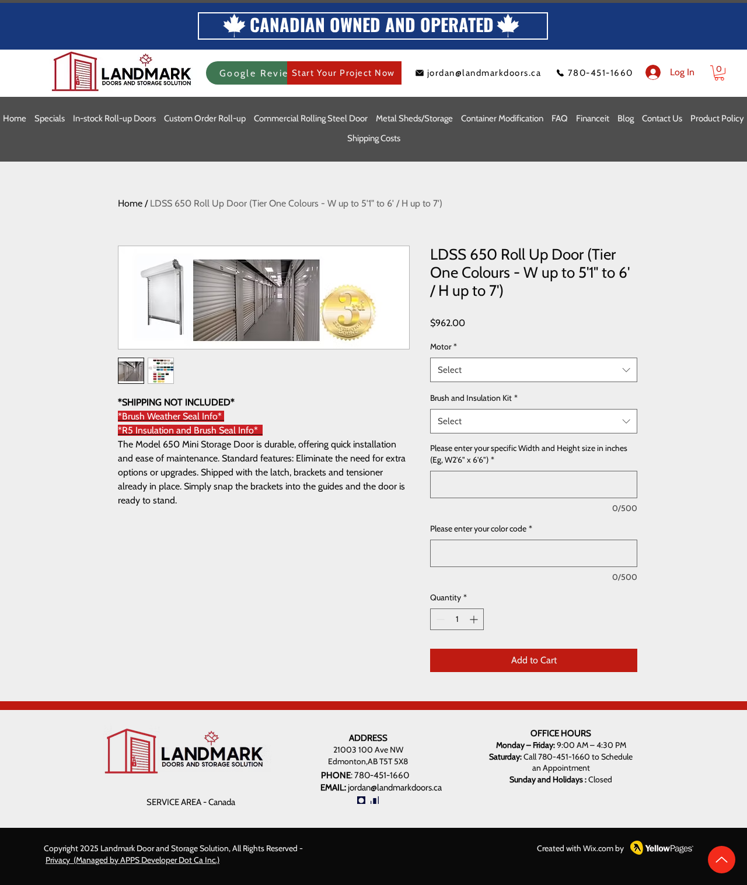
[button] (719, 73)
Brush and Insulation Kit (474, 398)
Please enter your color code (481, 528)
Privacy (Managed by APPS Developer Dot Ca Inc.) (132, 860)
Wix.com (598, 848)
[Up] (721, 859)
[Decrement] (439, 619)
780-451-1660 (381, 775)
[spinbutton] (456, 619)
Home (130, 203)
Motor (443, 346)
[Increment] (474, 619)
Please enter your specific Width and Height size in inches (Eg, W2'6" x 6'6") (528, 454)
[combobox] (533, 370)
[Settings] (361, 800)
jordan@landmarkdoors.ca (395, 787)
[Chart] (375, 800)
